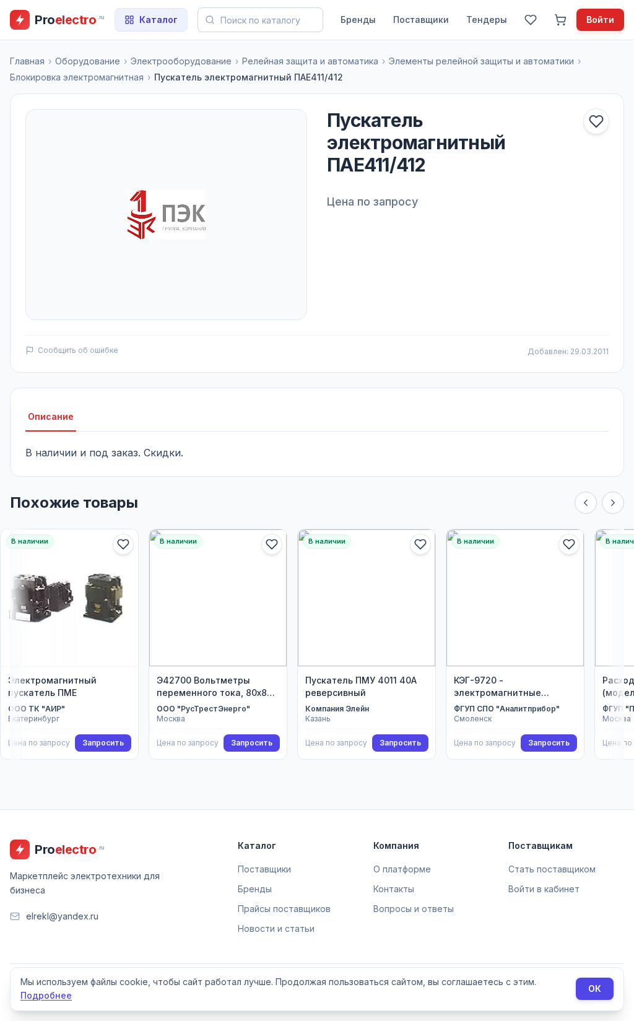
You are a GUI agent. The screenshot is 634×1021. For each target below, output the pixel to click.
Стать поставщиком (552, 869)
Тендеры (486, 19)
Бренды (358, 19)
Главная (27, 61)
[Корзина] (560, 20)
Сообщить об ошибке (78, 350)
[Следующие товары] (613, 503)
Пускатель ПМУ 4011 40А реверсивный (361, 686)
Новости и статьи (276, 928)
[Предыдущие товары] (586, 503)
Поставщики (421, 19)
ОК (594, 988)
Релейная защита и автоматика (310, 61)
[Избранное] (530, 20)
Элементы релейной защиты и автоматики (481, 61)
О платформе (402, 869)
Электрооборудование (181, 61)
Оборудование (87, 61)
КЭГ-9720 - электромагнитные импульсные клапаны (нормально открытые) (506, 687)
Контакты (393, 889)
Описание (51, 416)
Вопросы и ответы (413, 908)
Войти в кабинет (544, 889)
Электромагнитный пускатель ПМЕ (52, 686)
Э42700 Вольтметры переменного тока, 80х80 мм (214, 687)
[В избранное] (596, 121)
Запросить (103, 742)
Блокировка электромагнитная (77, 77)
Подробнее (46, 995)
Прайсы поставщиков (284, 908)
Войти (600, 19)
